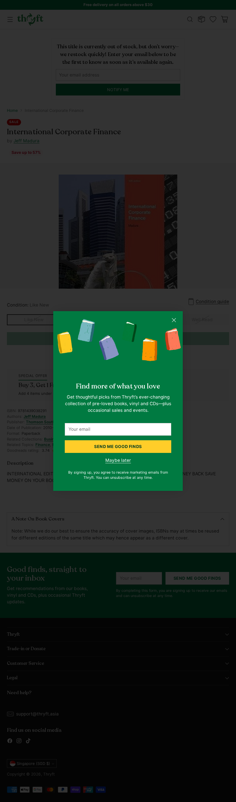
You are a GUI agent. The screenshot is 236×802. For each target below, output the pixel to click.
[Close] (173, 320)
